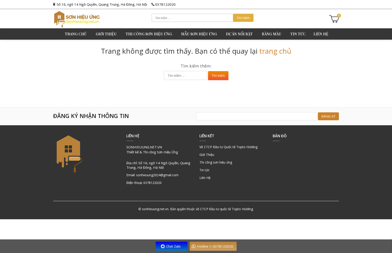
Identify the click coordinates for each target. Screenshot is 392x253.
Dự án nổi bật (239, 33)
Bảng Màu (271, 33)
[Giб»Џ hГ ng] (334, 18)
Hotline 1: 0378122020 (215, 246)
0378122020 (165, 4)
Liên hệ (321, 33)
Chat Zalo (173, 246)
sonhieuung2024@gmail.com (157, 175)
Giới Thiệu (206, 154)
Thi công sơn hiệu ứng (149, 33)
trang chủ (275, 51)
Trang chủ (76, 33)
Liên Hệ (205, 178)
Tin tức (298, 33)
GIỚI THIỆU (106, 33)
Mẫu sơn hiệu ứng (199, 33)
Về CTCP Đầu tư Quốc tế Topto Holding (228, 147)
